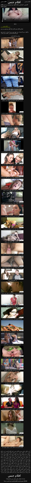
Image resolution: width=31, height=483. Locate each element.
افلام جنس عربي (26, 460)
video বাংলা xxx (22, 478)
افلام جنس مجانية (9, 463)
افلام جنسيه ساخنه (26, 467)
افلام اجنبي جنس (20, 454)
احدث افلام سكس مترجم (21, 452)
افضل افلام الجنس (10, 452)
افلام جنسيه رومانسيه (5, 466)
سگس (17, 478)
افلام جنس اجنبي (4, 454)
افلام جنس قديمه (9, 460)
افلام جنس (13, 478)
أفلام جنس (16, 451)
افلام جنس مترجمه (18, 463)
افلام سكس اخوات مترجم (6, 469)
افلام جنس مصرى (15, 464)
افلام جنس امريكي (26, 455)
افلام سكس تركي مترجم (6, 472)
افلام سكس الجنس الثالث (24, 470)
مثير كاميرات (9, 32)
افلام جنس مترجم (7, 461)
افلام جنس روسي (7, 457)
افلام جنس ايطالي (10, 455)
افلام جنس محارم (23, 464)
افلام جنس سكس (20, 458)
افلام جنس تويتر (24, 457)
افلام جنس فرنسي (18, 460)
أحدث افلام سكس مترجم (24, 451)
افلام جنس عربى (4, 458)
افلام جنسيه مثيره (8, 467)
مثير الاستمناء (22, 32)
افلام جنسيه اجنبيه (14, 466)
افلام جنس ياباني (21, 466)
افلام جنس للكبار (15, 461)
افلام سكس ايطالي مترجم (12, 470)
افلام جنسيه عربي (17, 467)
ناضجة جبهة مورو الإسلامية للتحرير (9, 33)
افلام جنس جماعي (16, 457)
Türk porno (8, 478)
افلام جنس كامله (23, 461)
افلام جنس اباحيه (12, 454)
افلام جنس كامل (4, 33)
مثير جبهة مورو (15, 32)
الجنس (26, 4)
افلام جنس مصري (7, 464)
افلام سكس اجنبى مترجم (17, 469)
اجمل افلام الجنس (10, 451)
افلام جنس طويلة (12, 458)
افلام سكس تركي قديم (17, 472)
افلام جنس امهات (18, 455)
